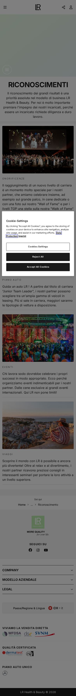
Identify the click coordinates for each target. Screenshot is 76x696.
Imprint (22, 236)
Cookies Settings (38, 246)
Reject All (38, 257)
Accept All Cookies (38, 266)
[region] (38, 243)
